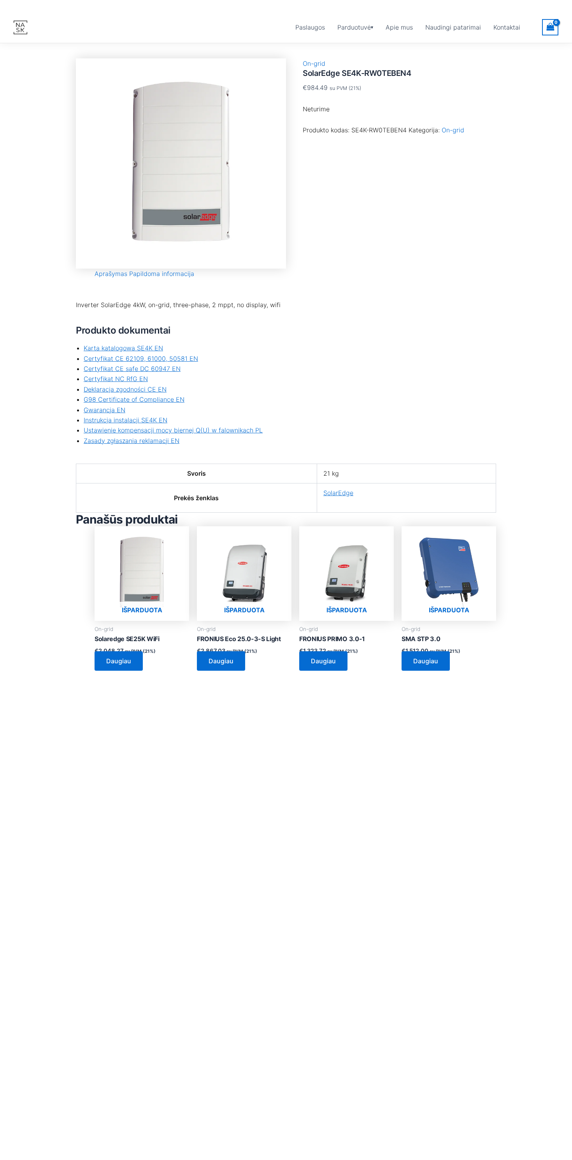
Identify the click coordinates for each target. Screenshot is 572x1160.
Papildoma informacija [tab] (161, 274)
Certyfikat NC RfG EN (116, 379)
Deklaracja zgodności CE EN (125, 389)
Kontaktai (506, 27)
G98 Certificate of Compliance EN (134, 399)
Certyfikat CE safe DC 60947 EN (132, 369)
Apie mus (399, 27)
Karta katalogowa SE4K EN (123, 348)
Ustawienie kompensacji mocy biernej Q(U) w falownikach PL (173, 430)
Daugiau (118, 661)
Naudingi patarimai (453, 27)
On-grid (314, 63)
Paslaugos (310, 27)
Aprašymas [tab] (111, 274)
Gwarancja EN (104, 410)
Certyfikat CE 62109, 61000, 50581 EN (141, 358)
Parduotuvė (354, 27)
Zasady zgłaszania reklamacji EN (131, 441)
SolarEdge (338, 493)
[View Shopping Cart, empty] (550, 27)
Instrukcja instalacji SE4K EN (125, 420)
